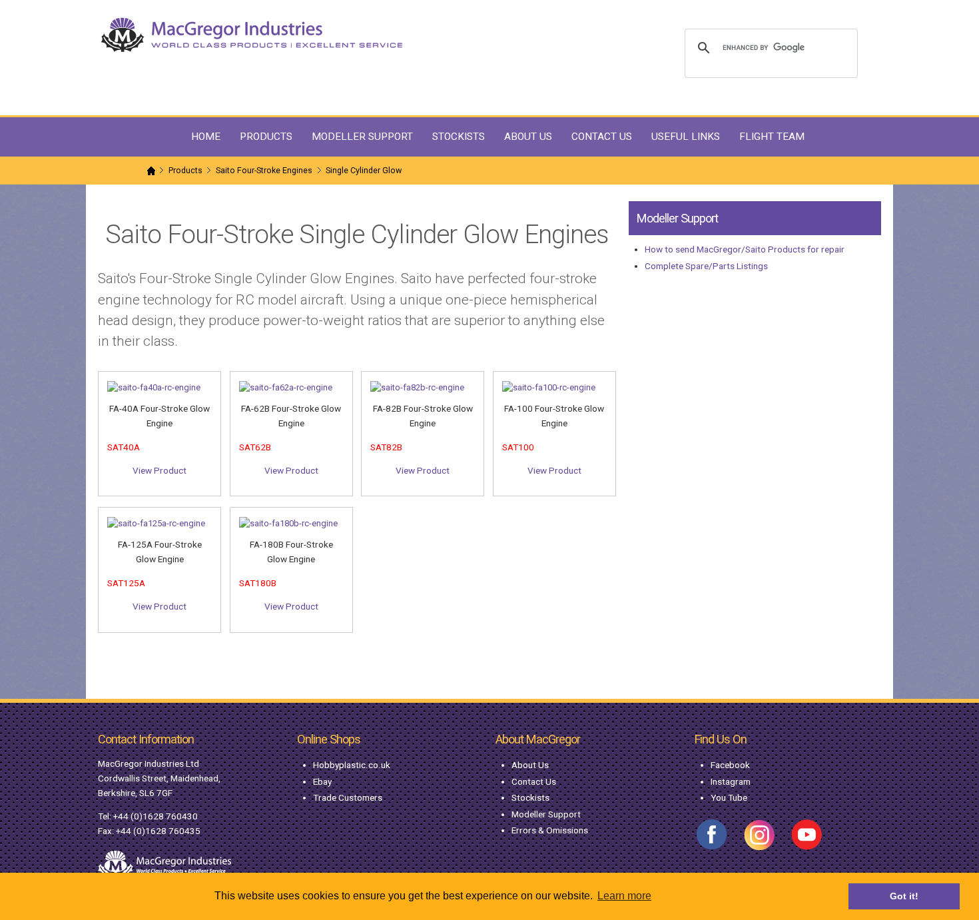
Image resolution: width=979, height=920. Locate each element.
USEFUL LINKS (685, 137)
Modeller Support (546, 814)
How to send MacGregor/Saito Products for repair (744, 249)
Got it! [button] (904, 896)
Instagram (731, 781)
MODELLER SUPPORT (362, 137)
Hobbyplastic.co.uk (351, 764)
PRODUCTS (266, 137)
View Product (159, 470)
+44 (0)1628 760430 (155, 816)
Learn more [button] (624, 895)
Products (185, 170)
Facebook (730, 764)
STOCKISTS (458, 137)
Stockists (530, 797)
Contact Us (533, 781)
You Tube (729, 797)
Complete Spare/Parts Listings (706, 265)
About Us (530, 764)
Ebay (322, 781)
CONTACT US (601, 137)
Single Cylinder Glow (364, 170)
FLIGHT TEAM (772, 137)
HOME (205, 137)
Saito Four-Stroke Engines (264, 170)
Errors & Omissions (549, 830)
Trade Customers (347, 797)
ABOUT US (528, 137)
